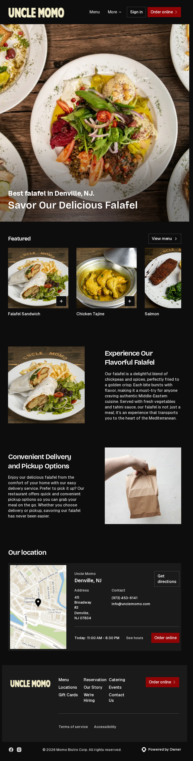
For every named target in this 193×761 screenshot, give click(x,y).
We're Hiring (89, 697)
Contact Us (116, 697)
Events (115, 687)
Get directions (167, 578)
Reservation (94, 679)
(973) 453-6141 (124, 598)
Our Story (93, 687)
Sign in (136, 12)
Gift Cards (68, 695)
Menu (94, 12)
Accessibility (105, 726)
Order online (165, 637)
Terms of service (73, 726)
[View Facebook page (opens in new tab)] (11, 750)
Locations (68, 687)
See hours (134, 638)
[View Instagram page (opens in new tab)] (19, 750)
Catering (117, 679)
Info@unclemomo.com (131, 604)
